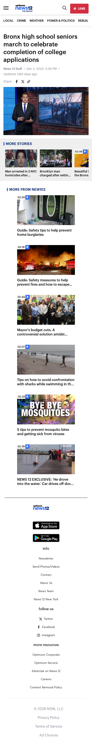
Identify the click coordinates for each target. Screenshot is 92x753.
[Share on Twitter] (22, 81)
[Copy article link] (28, 81)
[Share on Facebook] (16, 81)
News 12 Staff (12, 68)
